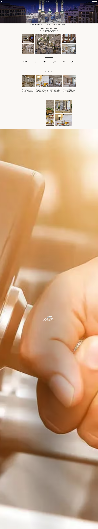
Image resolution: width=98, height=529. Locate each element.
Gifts (67, 24)
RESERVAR (94, 1)
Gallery (45, 24)
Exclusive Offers (58, 24)
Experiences (63, 24)
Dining (54, 24)
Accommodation (49, 24)
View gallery (49, 56)
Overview (42, 24)
